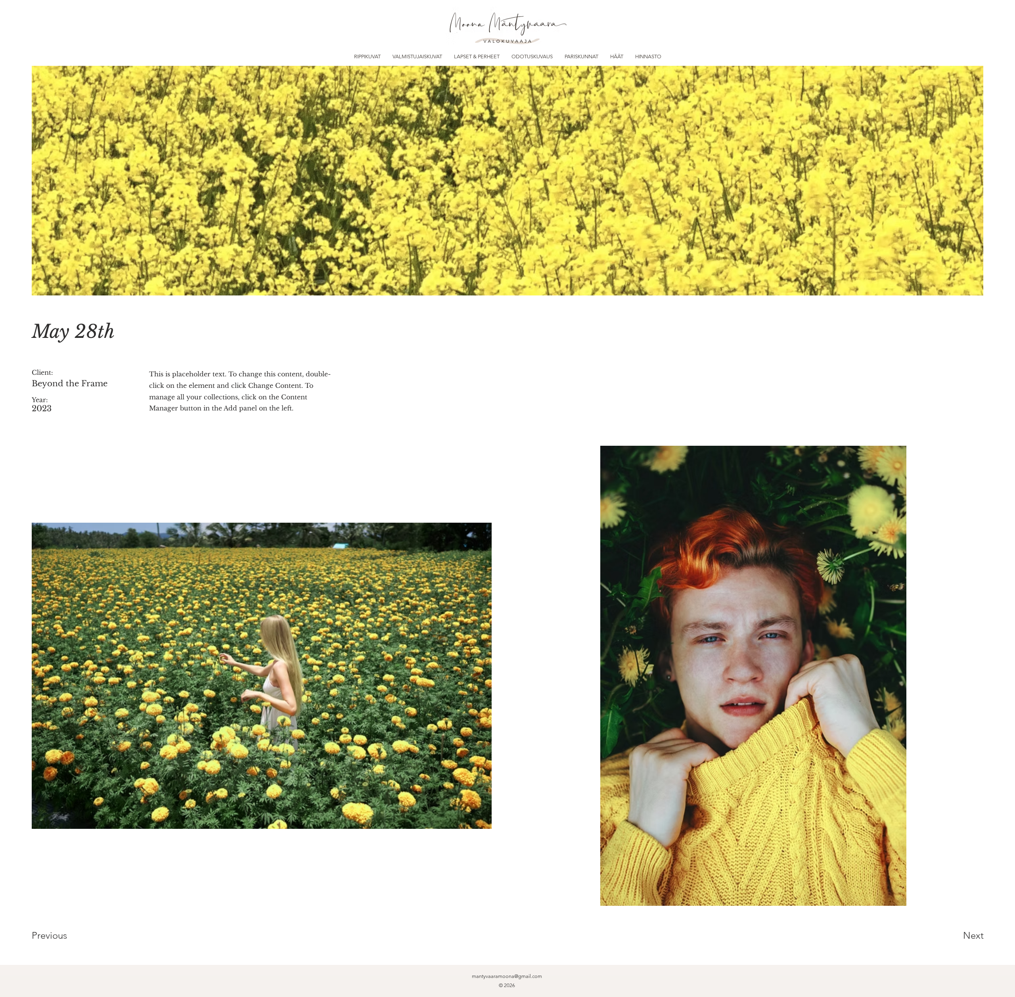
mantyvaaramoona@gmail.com (507, 976)
